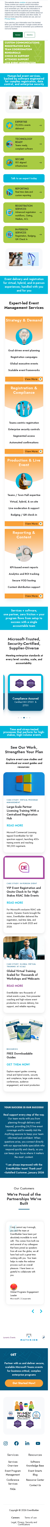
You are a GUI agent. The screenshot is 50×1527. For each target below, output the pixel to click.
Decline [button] (30, 35)
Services (12, 1455)
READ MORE (15, 986)
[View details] (38, 1443)
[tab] (18, 717)
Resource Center (35, 1480)
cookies (23, 2)
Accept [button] (17, 35)
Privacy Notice (10, 19)
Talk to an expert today (24, 178)
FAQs (13, 1489)
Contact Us (35, 1485)
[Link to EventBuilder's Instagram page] (5, 1443)
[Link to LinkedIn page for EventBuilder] (27, 1443)
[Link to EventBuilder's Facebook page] (16, 1443)
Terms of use (31, 1517)
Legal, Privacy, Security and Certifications (24, 1523)
